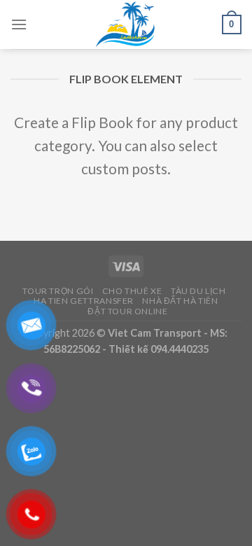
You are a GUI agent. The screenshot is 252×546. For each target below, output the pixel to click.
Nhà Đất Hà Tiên (180, 300)
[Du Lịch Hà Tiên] (126, 24)
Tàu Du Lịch (198, 291)
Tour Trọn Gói (57, 291)
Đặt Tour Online (127, 311)
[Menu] (18, 24)
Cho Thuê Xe (132, 291)
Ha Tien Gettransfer (84, 300)
